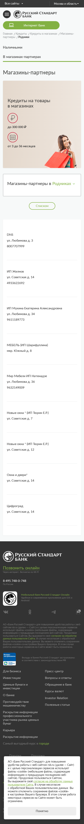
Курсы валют (54, 691)
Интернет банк (34, 25)
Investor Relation (56, 698)
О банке (8, 695)
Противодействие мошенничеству (16, 703)
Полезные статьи (57, 704)
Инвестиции (12, 678)
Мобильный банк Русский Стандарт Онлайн (45, 595)
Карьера (9, 730)
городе (44, 743)
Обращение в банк (58, 684)
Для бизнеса (12, 671)
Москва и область (65, 4)
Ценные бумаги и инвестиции (15, 686)
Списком (42, 206)
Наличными (12, 47)
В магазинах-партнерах (22, 57)
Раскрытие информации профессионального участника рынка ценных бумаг (21, 718)
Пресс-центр (54, 671)
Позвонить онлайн (21, 568)
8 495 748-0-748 (14, 580)
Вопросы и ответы (58, 678)
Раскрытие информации (20, 736)
